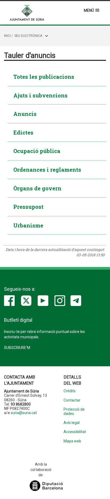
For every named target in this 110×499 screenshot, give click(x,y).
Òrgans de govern (37, 188)
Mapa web (72, 441)
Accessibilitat (75, 432)
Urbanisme (28, 225)
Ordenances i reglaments (47, 169)
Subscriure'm (17, 347)
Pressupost (28, 206)
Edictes (23, 132)
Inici (7, 36)
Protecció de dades (74, 411)
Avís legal (72, 423)
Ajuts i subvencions (40, 95)
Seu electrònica (28, 36)
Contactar (72, 400)
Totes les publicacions (43, 76)
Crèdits (70, 391)
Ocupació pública (36, 150)
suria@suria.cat (24, 413)
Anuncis (25, 113)
